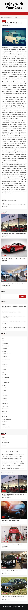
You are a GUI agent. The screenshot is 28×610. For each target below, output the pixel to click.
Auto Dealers (5, 343)
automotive (13, 454)
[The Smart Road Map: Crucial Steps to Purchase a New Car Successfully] (14, 223)
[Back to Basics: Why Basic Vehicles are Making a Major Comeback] (14, 586)
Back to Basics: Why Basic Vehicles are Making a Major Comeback (14, 328)
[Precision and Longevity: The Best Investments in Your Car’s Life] (14, 560)
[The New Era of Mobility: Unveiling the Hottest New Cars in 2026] (14, 248)
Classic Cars (4, 400)
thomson (21, 465)
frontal (3, 461)
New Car (3, 21)
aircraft (5, 451)
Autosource (4, 366)
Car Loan (4, 387)
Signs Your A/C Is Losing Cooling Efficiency (11, 312)
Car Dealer (4, 380)
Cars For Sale (5, 395)
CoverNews (20, 606)
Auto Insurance (5, 346)
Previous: (9, 199)
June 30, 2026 (8, 573)
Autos (3, 361)
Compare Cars (5, 403)
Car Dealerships (5, 382)
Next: (14, 204)
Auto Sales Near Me (6, 353)
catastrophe (14, 458)
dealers (7, 460)
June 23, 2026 (8, 599)
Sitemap (3, 445)
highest (10, 461)
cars (3, 393)
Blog (3, 372)
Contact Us (4, 439)
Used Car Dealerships (6, 419)
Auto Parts (4, 348)
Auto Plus (4, 351)
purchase (22, 463)
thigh (19, 465)
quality (3, 465)
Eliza (4, 25)
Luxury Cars (4, 411)
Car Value (4, 390)
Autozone (4, 369)
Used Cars (4, 424)
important (13, 461)
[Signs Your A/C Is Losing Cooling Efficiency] (14, 510)
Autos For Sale (5, 364)
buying (20, 456)
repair (8, 465)
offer (2, 463)
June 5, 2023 (8, 25)
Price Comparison (16, 463)
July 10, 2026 (8, 522)
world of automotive (16, 468)
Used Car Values (5, 421)
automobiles (5, 454)
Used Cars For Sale (6, 427)
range (5, 465)
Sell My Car (4, 416)
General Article (5, 406)
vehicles (9, 468)
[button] (2, 13)
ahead (3, 451)
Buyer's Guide (16, 456)
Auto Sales (3, 456)
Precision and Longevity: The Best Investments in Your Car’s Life (14, 322)
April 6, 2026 (8, 287)
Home (3, 437)
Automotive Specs (21, 454)
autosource (7, 456)
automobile (14, 451)
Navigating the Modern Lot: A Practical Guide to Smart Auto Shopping (14, 316)
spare (17, 465)
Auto (3, 338)
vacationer (3, 468)
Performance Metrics (10, 463)
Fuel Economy (6, 461)
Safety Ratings (13, 465)
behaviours (11, 456)
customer (21, 458)
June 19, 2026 (8, 262)
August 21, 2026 (8, 236)
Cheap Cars (4, 398)
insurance (18, 461)
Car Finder (4, 385)
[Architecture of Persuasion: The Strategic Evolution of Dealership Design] (14, 273)
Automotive (4, 356)
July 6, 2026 (8, 547)
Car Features (9, 458)
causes (17, 458)
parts (5, 463)
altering (8, 451)
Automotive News (6, 359)
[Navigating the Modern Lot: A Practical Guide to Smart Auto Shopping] (14, 534)
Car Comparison (5, 377)
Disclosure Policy (5, 442)
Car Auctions (5, 374)
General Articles (5, 408)
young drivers (22, 468)
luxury (22, 461)
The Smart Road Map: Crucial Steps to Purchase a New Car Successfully (14, 307)
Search (3, 291)
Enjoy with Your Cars (14, 6)
